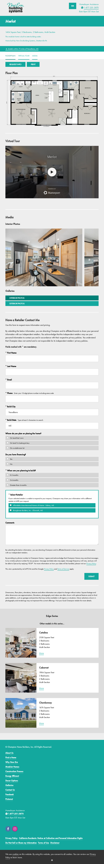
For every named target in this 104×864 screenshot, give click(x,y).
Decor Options (11, 780)
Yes (10, 459)
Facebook (9, 794)
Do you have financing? (15, 454)
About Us (9, 752)
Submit (91, 576)
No (10, 464)
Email (9, 379)
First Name (12, 352)
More (41, 653)
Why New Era (11, 762)
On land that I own (16, 438)
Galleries (9, 785)
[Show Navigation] (72, 6)
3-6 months (13, 480)
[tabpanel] (43, 257)
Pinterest (9, 799)
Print (33, 64)
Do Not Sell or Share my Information (21, 842)
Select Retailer (16, 494)
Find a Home (10, 757)
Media (35, 55)
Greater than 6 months (18, 485)
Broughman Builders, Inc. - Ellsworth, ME (28, 510)
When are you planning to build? (21, 470)
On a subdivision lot (16, 448)
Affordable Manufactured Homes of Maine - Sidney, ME (33, 505)
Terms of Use (43, 842)
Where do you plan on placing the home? (23, 433)
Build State (11, 420)
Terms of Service (63, 569)
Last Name (11, 366)
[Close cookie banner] (52, 860)
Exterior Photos (17, 303)
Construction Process (14, 771)
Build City (11, 406)
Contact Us (10, 789)
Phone (10, 393)
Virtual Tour (23, 55)
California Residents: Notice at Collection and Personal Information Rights (51, 838)
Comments (9, 522)
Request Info (15, 64)
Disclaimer (54, 842)
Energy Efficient (12, 776)
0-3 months (13, 475)
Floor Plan (10, 55)
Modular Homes (12, 766)
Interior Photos (16, 298)
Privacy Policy (91, 563)
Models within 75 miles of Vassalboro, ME (22, 49)
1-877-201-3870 (91, 7)
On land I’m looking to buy (19, 443)
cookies (15, 854)
